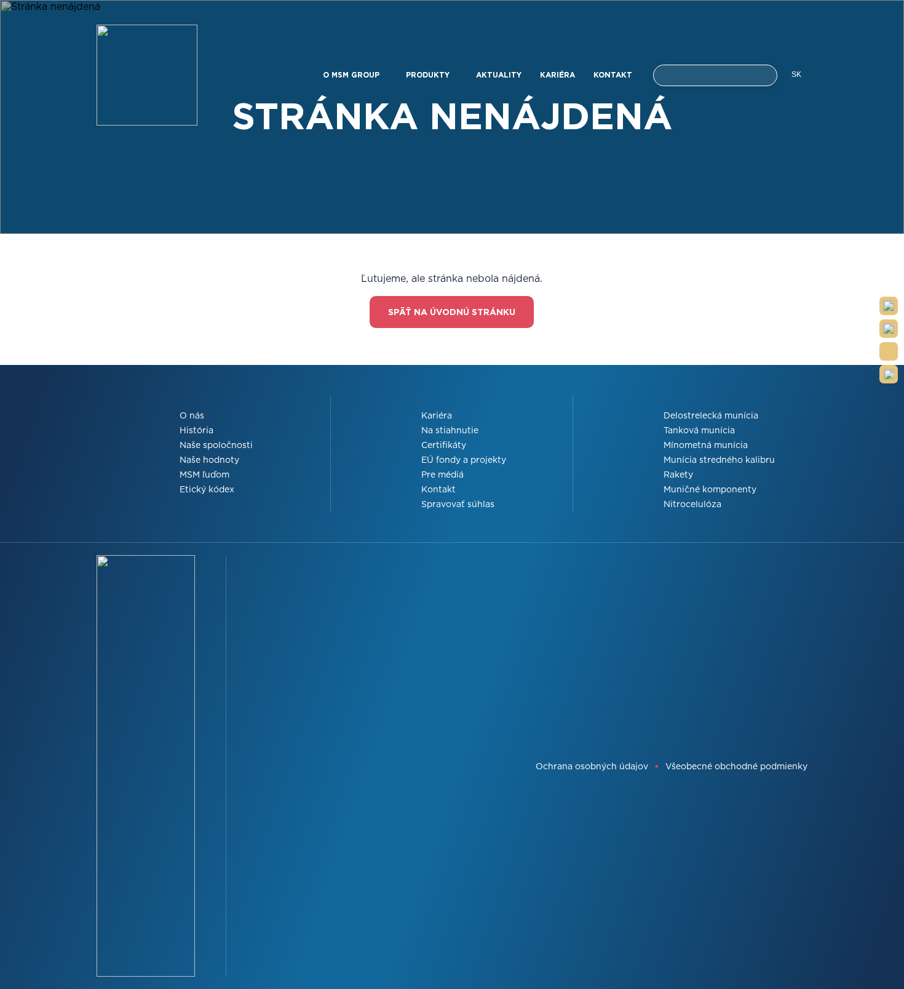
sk (796, 75)
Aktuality (498, 74)
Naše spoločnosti (216, 445)
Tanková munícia (699, 430)
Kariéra (557, 74)
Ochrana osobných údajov (592, 766)
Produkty (429, 74)
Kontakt (612, 74)
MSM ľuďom (204, 474)
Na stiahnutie (449, 430)
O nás (192, 415)
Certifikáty (443, 445)
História (196, 430)
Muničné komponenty (710, 489)
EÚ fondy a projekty (463, 460)
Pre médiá (442, 474)
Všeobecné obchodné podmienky (736, 766)
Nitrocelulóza (692, 504)
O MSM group (352, 74)
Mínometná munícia (706, 445)
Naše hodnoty (209, 460)
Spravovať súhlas (457, 504)
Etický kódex (207, 489)
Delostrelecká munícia (711, 415)
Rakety (678, 474)
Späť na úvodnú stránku (451, 312)
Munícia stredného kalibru (719, 460)
